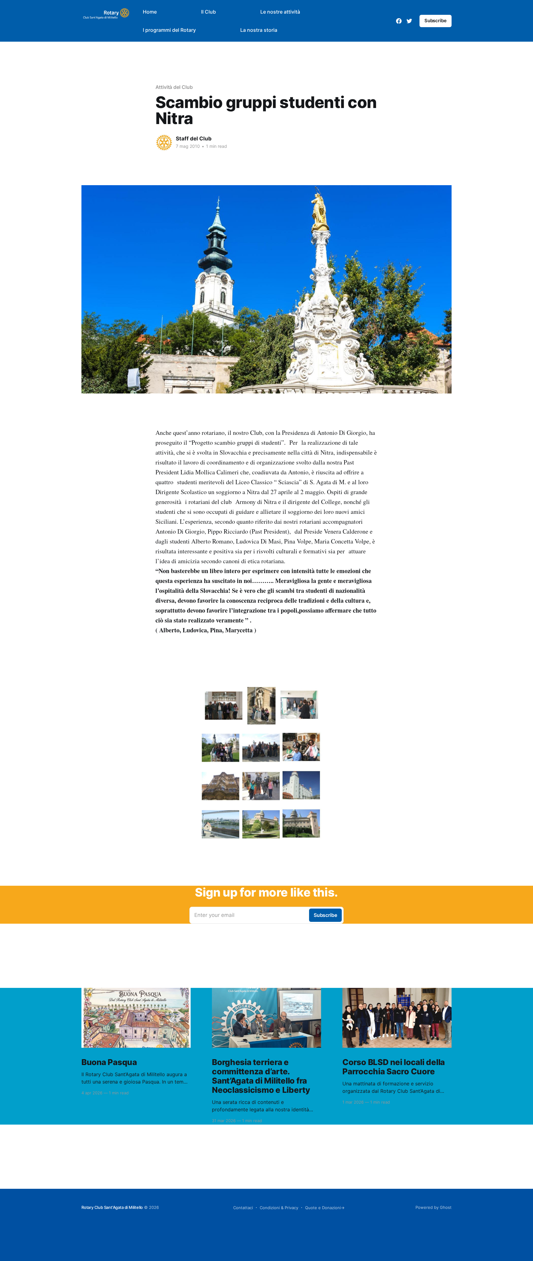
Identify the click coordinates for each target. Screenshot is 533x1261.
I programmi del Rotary (169, 30)
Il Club (208, 12)
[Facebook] (399, 21)
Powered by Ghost (433, 1207)
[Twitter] (409, 21)
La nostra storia (258, 30)
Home (150, 12)
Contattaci (243, 1207)
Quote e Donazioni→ (325, 1207)
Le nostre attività (280, 12)
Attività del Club (174, 87)
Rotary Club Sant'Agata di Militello (112, 1207)
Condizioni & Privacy (279, 1207)
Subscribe (435, 20)
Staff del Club (194, 138)
